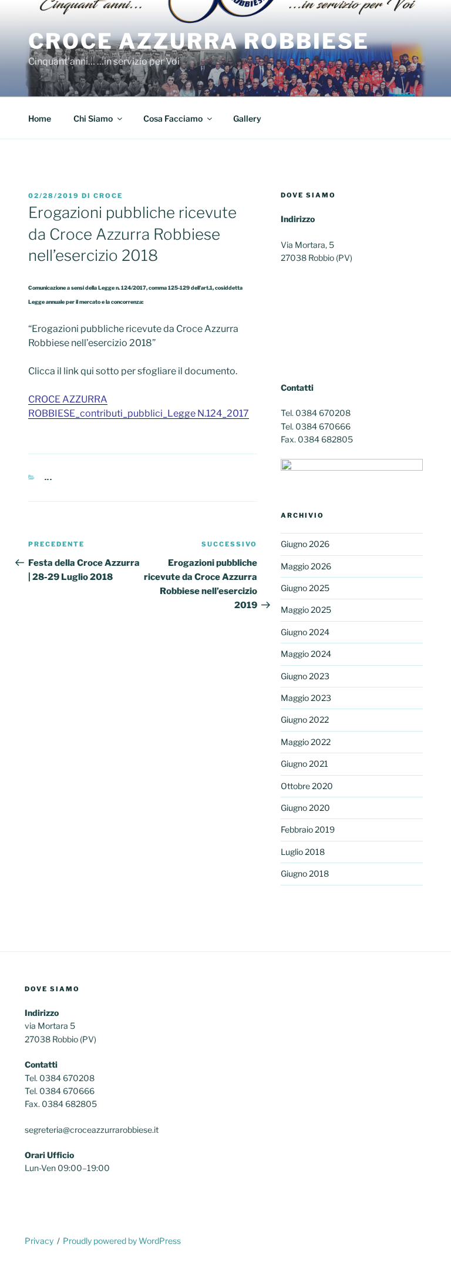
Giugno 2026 (305, 544)
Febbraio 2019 (308, 829)
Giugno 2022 (305, 719)
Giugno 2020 (305, 808)
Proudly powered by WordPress (122, 1241)
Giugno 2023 (305, 676)
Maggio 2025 (306, 610)
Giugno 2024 (305, 632)
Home (39, 118)
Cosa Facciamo (173, 118)
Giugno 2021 (304, 764)
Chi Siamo (93, 118)
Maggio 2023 (306, 698)
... (49, 478)
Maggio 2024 (306, 654)
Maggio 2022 (306, 742)
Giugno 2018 (305, 873)
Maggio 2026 (306, 566)
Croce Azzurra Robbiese (198, 41)
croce (108, 196)
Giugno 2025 (305, 588)
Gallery (247, 118)
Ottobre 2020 (307, 786)
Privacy (39, 1241)
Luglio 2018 (303, 852)
